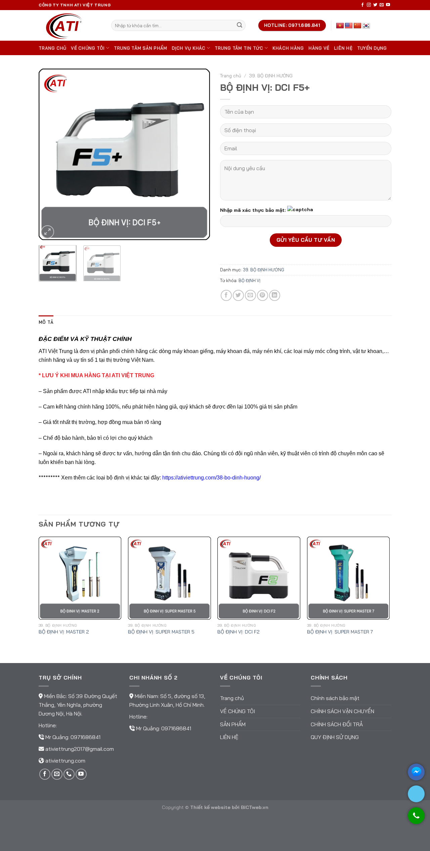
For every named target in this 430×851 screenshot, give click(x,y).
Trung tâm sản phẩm (140, 48)
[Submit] (239, 25)
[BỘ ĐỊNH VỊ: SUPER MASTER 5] (169, 578)
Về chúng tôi (87, 48)
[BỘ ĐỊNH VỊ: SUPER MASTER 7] (348, 578)
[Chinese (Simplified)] (357, 26)
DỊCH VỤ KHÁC (188, 48)
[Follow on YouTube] (388, 5)
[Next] (198, 154)
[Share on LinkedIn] (274, 295)
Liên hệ (343, 48)
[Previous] (50, 154)
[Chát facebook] (416, 772)
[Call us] (69, 774)
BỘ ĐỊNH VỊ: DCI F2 (238, 632)
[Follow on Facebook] (362, 5)
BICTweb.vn (254, 807)
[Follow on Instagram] (369, 5)
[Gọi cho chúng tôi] (416, 818)
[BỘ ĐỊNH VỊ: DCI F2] (258, 578)
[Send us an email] (382, 5)
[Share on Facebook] (226, 295)
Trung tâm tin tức (239, 48)
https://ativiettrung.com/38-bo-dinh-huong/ (211, 477)
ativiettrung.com (65, 760)
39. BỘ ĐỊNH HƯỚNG (271, 75)
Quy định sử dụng (335, 737)
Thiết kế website (210, 807)
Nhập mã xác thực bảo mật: (253, 210)
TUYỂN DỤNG (372, 48)
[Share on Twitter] (238, 295)
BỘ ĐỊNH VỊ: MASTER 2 (64, 632)
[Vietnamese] (340, 26)
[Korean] (366, 26)
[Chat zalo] (416, 793)
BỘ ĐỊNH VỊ (249, 280)
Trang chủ (52, 48)
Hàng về (318, 48)
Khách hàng (288, 48)
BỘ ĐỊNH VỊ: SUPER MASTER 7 (340, 632)
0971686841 (85, 737)
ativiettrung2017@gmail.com (79, 748)
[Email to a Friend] (250, 295)
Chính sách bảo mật (335, 698)
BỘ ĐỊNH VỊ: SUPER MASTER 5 (161, 632)
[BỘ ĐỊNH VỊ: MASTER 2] (80, 578)
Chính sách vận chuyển (342, 711)
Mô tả (46, 322)
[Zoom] (47, 231)
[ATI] (70, 25)
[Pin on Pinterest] (262, 295)
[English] (349, 26)
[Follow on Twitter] (375, 5)
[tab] (46, 322)
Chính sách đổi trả (337, 724)
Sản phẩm (233, 724)
